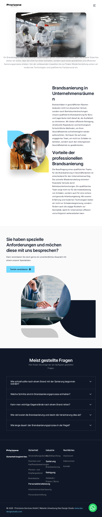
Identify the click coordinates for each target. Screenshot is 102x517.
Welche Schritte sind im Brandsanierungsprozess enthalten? (40, 394)
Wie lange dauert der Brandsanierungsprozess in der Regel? (40, 425)
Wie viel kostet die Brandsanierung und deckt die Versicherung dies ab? (45, 415)
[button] (51, 382)
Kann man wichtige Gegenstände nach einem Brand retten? (40, 404)
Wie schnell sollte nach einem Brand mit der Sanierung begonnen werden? (42, 382)
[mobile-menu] (94, 5)
